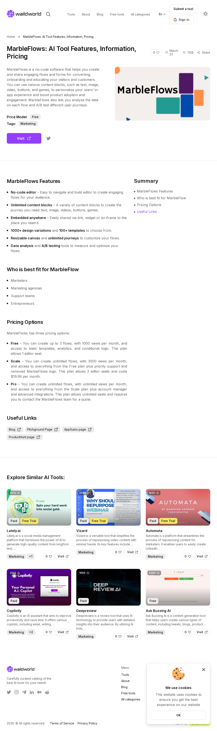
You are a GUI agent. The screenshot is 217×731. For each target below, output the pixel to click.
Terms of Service (62, 723)
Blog (12, 429)
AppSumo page (75, 429)
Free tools (128, 693)
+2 (31, 632)
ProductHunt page (22, 437)
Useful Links (147, 211)
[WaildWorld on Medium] (39, 692)
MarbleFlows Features (155, 191)
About (125, 681)
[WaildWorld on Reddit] (47, 692)
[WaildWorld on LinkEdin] (32, 692)
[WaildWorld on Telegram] (24, 692)
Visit (20, 138)
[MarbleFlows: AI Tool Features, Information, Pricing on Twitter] (48, 138)
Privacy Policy (87, 723)
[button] (181, 19)
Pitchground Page (39, 429)
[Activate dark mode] (205, 14)
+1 (30, 556)
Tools (125, 674)
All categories (130, 699)
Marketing (28, 123)
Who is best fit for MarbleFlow (161, 198)
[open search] (48, 14)
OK (178, 715)
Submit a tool (183, 9)
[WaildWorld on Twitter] (9, 692)
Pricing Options (149, 205)
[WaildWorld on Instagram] (16, 692)
